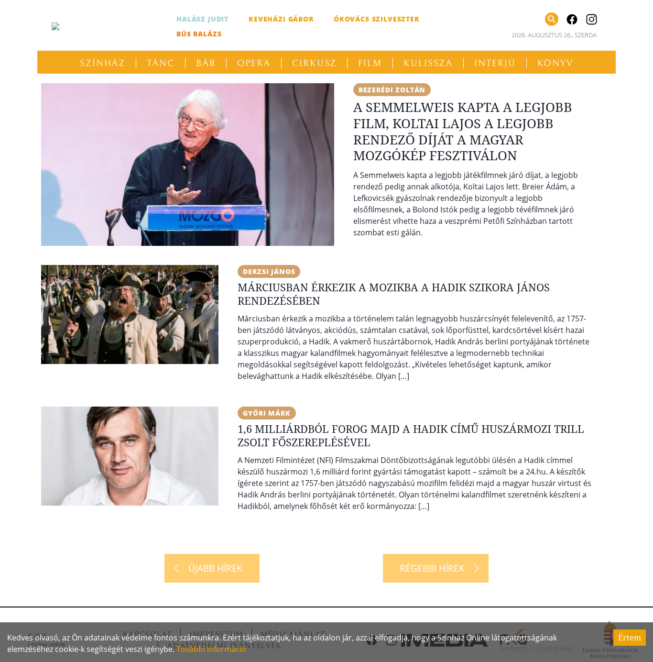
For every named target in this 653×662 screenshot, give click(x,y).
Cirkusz (314, 63)
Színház (102, 63)
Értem (629, 637)
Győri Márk (266, 413)
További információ (211, 649)
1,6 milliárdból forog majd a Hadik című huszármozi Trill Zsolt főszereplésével (411, 435)
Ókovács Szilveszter (376, 18)
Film (370, 63)
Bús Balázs (198, 33)
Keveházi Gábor (281, 18)
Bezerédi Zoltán (392, 89)
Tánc (160, 63)
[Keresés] (551, 19)
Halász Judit (202, 18)
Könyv (555, 63)
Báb (206, 63)
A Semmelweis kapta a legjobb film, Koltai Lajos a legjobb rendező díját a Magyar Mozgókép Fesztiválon (462, 131)
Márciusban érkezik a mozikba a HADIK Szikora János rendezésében (394, 294)
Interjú (494, 63)
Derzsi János (269, 271)
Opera (254, 63)
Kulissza (428, 63)
